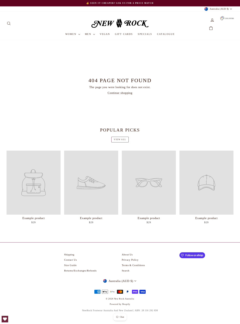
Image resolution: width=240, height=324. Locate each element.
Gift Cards (124, 34)
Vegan (105, 34)
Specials (145, 34)
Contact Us (70, 260)
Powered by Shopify (120, 304)
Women (71, 34)
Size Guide (70, 265)
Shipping (69, 254)
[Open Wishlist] (5, 319)
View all (120, 139)
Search (125, 270)
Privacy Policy (130, 260)
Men (88, 34)
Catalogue (166, 34)
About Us (127, 254)
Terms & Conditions (133, 265)
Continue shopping (120, 92)
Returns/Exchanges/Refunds (80, 270)
